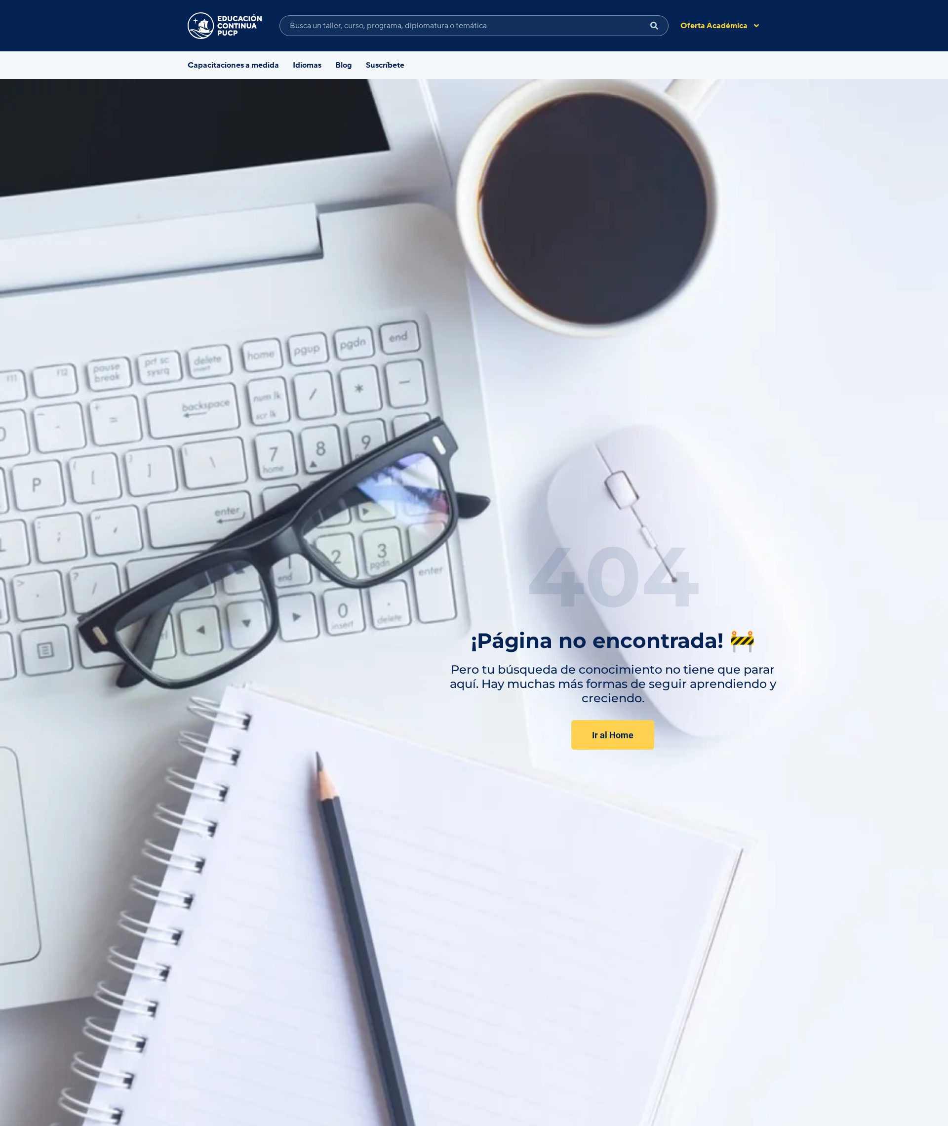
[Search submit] (654, 25)
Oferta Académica (714, 26)
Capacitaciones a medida (233, 65)
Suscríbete (385, 65)
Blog (343, 65)
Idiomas (307, 65)
